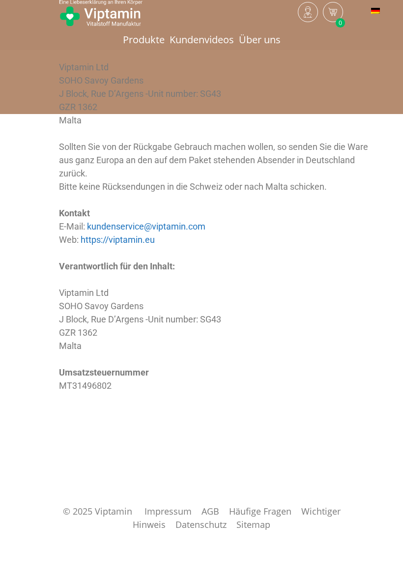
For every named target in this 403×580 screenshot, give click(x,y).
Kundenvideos (202, 39)
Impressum (168, 511)
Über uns (260, 39)
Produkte (144, 39)
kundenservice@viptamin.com (146, 226)
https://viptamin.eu (118, 239)
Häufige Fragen (260, 511)
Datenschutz (201, 524)
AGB (210, 511)
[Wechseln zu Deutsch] (375, 10)
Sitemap (253, 524)
